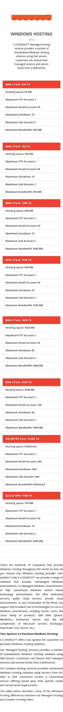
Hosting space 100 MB (19, 154)
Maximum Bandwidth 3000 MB (24, 427)
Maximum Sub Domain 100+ (22, 476)
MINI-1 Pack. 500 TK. (18, 84)
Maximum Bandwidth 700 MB (23, 191)
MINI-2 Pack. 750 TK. (18, 146)
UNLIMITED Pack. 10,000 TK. (22, 438)
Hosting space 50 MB (18, 92)
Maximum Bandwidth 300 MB (23, 129)
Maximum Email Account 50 (22, 107)
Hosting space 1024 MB (19, 327)
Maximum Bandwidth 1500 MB (24, 305)
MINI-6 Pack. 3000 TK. (18, 382)
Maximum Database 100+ (21, 469)
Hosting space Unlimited (21, 446)
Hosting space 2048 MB (19, 389)
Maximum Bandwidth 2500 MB (24, 541)
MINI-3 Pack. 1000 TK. (18, 203)
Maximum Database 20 (19, 350)
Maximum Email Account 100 (23, 405)
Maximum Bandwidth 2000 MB (24, 365)
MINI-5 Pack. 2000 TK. (18, 320)
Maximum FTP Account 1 (20, 99)
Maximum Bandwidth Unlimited (25, 484)
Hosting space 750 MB (19, 503)
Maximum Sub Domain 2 (20, 122)
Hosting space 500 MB (19, 267)
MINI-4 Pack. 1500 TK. (18, 259)
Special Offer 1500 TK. (19, 495)
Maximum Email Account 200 (23, 461)
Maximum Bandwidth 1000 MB (24, 248)
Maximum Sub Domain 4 (20, 358)
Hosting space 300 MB (19, 210)
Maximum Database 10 (19, 114)
